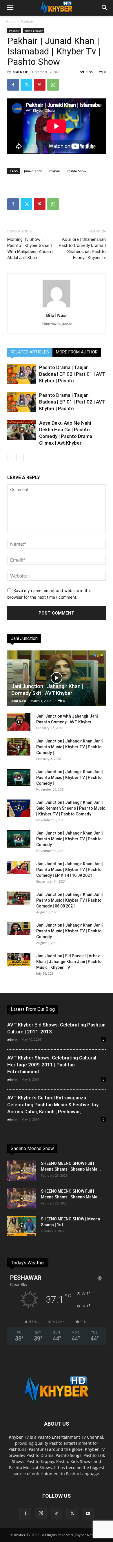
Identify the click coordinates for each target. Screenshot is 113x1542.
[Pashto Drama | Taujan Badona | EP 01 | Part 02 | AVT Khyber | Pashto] (21, 402)
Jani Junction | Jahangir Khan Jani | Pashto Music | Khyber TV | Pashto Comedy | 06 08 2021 (69, 900)
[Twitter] (26, 85)
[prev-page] (10, 457)
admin (12, 1039)
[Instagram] (41, 1513)
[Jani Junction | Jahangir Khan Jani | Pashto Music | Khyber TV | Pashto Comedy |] (18, 747)
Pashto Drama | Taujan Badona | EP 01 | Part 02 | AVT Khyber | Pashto (72, 401)
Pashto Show (76, 171)
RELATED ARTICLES (30, 352)
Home (11, 21)
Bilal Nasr (20, 71)
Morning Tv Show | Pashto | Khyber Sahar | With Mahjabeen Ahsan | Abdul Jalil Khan (30, 248)
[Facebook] (13, 85)
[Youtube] (88, 1513)
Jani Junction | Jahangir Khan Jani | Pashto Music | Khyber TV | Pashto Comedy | (69, 747)
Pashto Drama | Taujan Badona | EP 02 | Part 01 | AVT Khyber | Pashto (72, 374)
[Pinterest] (39, 85)
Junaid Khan (33, 171)
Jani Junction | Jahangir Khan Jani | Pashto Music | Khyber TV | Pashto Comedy (69, 839)
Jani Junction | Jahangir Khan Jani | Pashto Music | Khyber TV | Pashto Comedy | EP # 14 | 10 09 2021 (69, 869)
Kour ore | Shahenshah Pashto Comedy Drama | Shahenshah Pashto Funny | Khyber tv (82, 248)
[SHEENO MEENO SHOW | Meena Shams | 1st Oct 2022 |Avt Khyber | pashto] (21, 1226)
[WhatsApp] (53, 85)
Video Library (33, 31)
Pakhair (27, 21)
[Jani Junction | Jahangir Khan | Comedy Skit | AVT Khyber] (56, 678)
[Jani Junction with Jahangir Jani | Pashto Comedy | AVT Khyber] (18, 722)
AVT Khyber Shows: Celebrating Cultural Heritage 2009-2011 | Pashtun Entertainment (51, 1065)
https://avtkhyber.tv (57, 324)
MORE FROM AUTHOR (77, 352)
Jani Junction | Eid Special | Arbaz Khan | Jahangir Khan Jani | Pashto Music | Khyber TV (69, 962)
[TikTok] (56, 1513)
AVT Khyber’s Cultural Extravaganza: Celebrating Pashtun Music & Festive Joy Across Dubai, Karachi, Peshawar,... (53, 1104)
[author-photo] (56, 307)
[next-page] (20, 457)
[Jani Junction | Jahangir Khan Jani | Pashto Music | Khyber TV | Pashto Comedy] (18, 839)
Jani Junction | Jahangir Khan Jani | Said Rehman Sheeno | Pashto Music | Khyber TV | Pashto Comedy (70, 808)
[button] (10, 8)
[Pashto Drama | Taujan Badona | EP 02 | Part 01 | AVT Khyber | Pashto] (21, 374)
